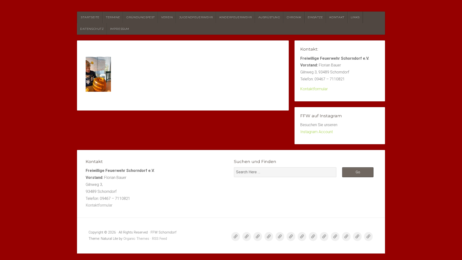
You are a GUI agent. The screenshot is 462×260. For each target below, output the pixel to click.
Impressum (119, 29)
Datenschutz (92, 29)
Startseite (90, 17)
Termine (113, 17)
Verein (167, 17)
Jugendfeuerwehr (196, 17)
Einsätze (315, 17)
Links (355, 17)
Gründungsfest (140, 17)
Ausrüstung (269, 17)
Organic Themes (136, 239)
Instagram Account (316, 132)
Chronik (294, 17)
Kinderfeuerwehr (235, 17)
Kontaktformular (314, 89)
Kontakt (337, 17)
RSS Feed (159, 239)
